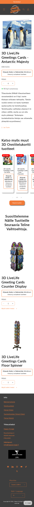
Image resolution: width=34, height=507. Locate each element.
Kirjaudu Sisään (8, 72)
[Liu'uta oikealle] (21, 197)
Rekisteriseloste (9, 402)
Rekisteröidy (19, 72)
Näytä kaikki (17, 203)
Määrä (4, 79)
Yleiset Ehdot (8, 410)
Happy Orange (9, 429)
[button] (4, 9)
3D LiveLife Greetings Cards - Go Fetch (8, 170)
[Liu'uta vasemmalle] (13, 197)
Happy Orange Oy (19, 501)
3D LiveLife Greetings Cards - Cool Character (22, 171)
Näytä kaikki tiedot (8, 308)
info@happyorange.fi (11, 445)
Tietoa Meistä (9, 418)
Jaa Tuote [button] (6, 127)
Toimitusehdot (9, 406)
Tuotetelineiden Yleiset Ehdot (14, 414)
